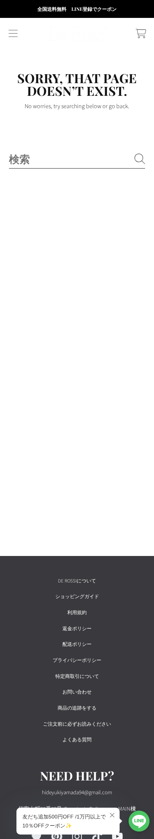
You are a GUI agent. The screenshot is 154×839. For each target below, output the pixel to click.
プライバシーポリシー (77, 660)
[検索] (140, 159)
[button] (13, 33)
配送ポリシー (77, 644)
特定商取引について (77, 676)
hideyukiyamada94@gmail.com (77, 792)
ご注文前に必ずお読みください (77, 724)
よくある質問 (77, 739)
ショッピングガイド (77, 596)
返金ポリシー (77, 628)
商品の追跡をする (77, 708)
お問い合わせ (77, 692)
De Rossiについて (77, 581)
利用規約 (77, 612)
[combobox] (77, 159)
